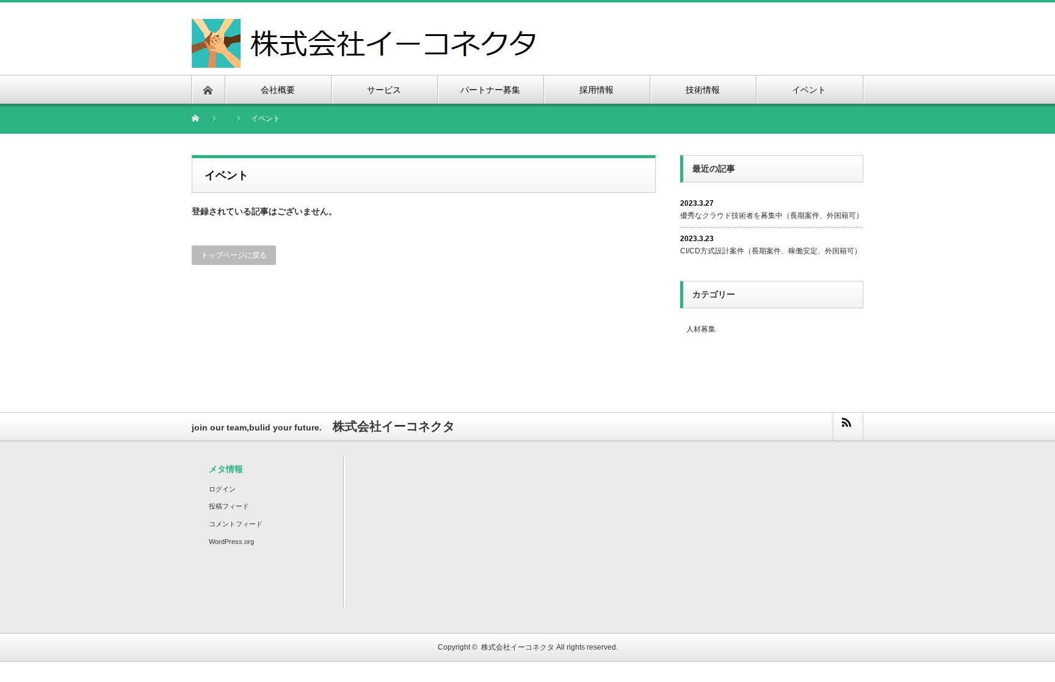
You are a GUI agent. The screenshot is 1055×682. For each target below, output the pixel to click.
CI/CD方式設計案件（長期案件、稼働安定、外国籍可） (770, 251)
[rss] (847, 426)
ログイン (222, 489)
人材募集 (701, 329)
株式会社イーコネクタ (517, 647)
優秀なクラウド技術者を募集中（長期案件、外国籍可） (771, 215)
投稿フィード (229, 506)
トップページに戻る (234, 255)
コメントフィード (236, 524)
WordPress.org (231, 541)
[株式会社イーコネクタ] (367, 26)
